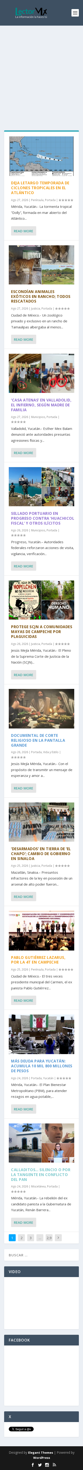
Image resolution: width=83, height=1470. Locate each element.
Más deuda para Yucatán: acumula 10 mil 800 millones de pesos (41, 1066)
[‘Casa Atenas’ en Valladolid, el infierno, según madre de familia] (41, 373)
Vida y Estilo (51, 752)
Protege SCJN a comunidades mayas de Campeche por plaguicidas (41, 631)
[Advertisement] (41, 70)
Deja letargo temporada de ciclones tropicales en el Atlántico (40, 187)
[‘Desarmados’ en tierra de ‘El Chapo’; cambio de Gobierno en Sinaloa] (41, 822)
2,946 (49, 1241)
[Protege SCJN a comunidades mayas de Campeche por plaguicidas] (41, 600)
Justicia (35, 308)
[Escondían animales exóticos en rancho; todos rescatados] (41, 265)
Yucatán (48, 1078)
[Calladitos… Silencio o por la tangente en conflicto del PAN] (41, 1143)
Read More (23, 231)
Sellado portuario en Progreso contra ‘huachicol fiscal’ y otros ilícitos (42, 518)
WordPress (41, 1458)
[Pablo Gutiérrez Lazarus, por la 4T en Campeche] (41, 930)
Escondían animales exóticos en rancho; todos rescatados (41, 296)
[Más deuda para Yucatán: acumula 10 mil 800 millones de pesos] (41, 1034)
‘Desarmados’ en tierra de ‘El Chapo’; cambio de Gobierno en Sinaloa (41, 853)
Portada (50, 200)
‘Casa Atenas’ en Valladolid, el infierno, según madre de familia (41, 405)
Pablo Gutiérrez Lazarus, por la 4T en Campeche (38, 960)
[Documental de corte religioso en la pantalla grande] (41, 708)
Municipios (38, 417)
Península (37, 200)
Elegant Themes (40, 1452)
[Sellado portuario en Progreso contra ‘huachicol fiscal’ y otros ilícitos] (41, 486)
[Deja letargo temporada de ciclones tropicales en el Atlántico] (41, 156)
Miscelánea (38, 1186)
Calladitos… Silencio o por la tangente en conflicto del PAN (40, 1174)
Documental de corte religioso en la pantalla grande (38, 740)
